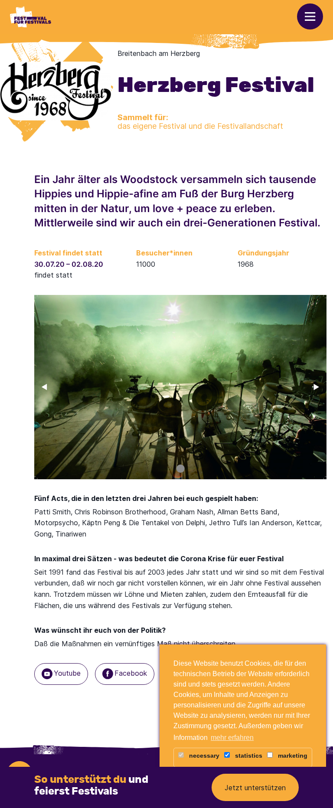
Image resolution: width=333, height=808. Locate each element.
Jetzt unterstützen (255, 787)
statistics (247, 755)
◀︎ (48, 387)
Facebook (130, 673)
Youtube (67, 673)
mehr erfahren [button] (232, 737)
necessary (203, 755)
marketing (291, 755)
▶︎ (319, 387)
